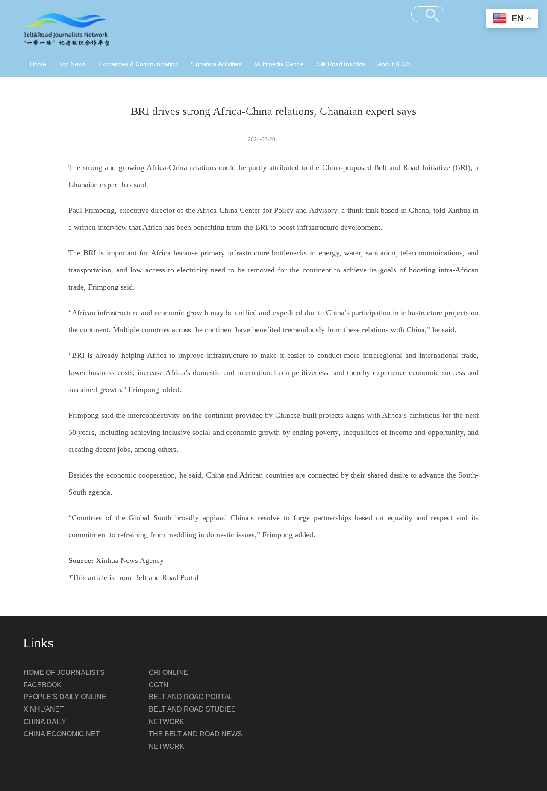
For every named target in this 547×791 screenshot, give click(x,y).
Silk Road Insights (341, 64)
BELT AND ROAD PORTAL (191, 696)
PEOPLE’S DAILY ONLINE (65, 696)
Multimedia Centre (279, 64)
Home (38, 64)
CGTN (158, 684)
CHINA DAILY (45, 721)
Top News (72, 64)
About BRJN (394, 64)
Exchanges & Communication (138, 64)
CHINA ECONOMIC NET (62, 734)
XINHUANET (44, 709)
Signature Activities (216, 64)
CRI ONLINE (168, 672)
